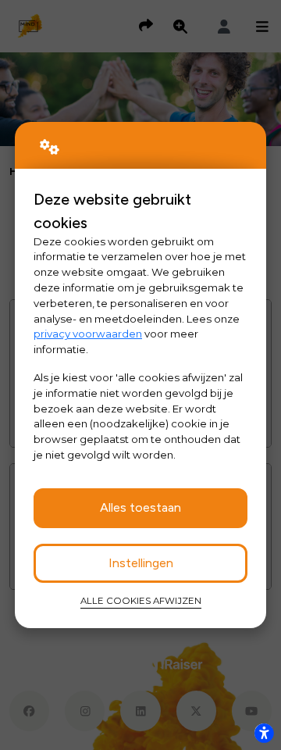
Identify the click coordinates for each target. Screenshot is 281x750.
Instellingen (140, 562)
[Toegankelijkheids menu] (263, 732)
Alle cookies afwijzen (140, 600)
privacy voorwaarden (88, 333)
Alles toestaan (140, 507)
